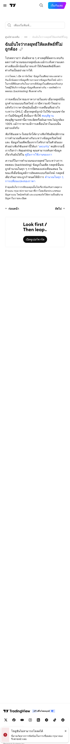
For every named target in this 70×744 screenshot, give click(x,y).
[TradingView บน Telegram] (46, 720)
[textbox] (36, 25)
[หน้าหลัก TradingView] (13, 5)
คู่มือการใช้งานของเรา (38, 154)
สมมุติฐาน (48, 115)
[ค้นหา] (41, 5)
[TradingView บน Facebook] (14, 720)
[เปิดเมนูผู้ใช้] (5, 5)
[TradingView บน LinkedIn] (38, 720)
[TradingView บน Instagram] (30, 720)
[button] (12, 37)
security (44, 146)
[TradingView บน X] (5, 720)
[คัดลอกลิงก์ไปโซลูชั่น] (21, 49)
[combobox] (35, 25)
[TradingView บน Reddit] (62, 720)
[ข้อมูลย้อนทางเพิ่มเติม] (25, 37)
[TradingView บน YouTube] (22, 720)
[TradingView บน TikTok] (54, 720)
